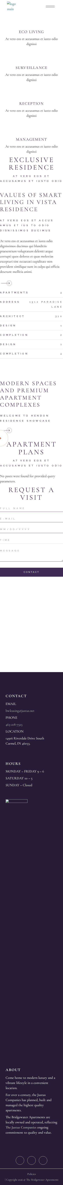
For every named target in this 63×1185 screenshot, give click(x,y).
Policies (31, 1174)
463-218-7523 (14, 724)
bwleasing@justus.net (20, 711)
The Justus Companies (21, 1127)
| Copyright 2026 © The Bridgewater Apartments (31, 1179)
